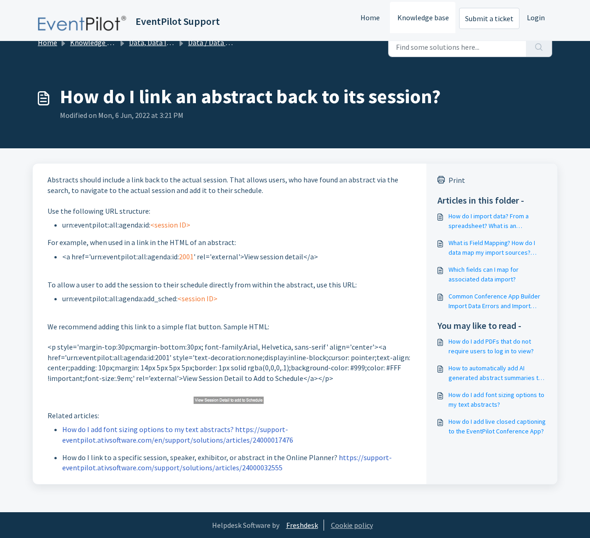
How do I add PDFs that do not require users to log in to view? (491, 346)
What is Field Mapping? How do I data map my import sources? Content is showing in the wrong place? (492, 248)
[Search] (539, 47)
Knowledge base (423, 17)
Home (370, 17)
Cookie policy (352, 525)
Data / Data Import (218, 42)
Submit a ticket (489, 18)
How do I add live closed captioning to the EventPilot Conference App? (497, 426)
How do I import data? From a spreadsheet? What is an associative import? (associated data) (492, 221)
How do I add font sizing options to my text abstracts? (496, 400)
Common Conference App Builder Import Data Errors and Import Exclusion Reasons (494, 301)
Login (536, 17)
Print (456, 180)
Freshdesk (302, 525)
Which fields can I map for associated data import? (483, 274)
